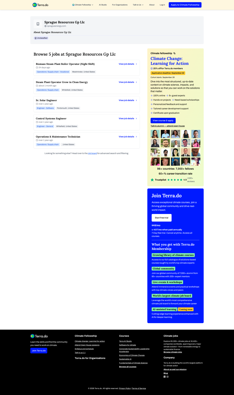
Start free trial (161, 218)
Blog (166, 373)
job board (92, 153)
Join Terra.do (39, 350)
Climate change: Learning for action (90, 341)
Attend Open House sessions (87, 345)
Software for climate (127, 345)
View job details (126, 64)
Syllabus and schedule (84, 349)
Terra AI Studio (125, 341)
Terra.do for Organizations (90, 358)
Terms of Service (139, 388)
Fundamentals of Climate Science (133, 363)
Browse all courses (127, 367)
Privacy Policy (125, 388)
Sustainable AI (125, 359)
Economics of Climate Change (132, 355)
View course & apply (163, 120)
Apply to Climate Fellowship (185, 5)
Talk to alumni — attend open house (168, 126)
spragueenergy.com (56, 26)
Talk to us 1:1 (80, 353)
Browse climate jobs (173, 352)
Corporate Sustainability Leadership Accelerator (134, 350)
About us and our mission (175, 369)
